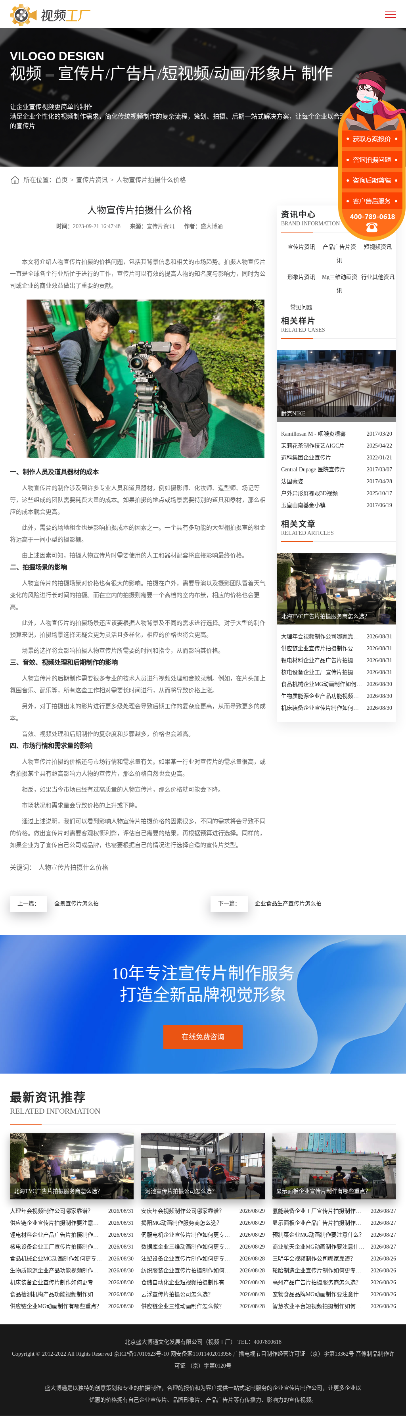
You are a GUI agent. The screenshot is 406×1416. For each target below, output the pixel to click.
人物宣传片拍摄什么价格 (151, 180)
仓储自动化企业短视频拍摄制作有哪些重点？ (188, 1282)
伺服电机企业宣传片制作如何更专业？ (188, 1235)
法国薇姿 (292, 481)
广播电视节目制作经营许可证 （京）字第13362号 (293, 1354)
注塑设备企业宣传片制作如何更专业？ (188, 1259)
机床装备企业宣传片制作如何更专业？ (322, 708)
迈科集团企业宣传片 (306, 458)
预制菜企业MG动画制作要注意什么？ (318, 1235)
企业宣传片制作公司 (297, 1388)
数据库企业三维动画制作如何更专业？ (188, 1247)
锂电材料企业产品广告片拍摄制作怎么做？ (322, 660)
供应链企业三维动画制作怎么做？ (182, 1306)
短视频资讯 (378, 247)
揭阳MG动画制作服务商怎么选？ (181, 1223)
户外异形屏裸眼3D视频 (309, 493)
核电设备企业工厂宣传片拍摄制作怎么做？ (322, 672)
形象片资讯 (301, 277)
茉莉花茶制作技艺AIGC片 (313, 446)
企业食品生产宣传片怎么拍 (288, 904)
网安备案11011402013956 (201, 1354)
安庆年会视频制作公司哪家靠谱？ (182, 1211)
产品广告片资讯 (339, 253)
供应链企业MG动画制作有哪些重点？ (56, 1306)
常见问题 (301, 307)
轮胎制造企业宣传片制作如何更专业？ (319, 1271)
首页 (61, 180)
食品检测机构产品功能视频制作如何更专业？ (57, 1294)
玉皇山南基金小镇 (303, 505)
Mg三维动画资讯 (339, 284)
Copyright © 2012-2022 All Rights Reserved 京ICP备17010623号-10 (90, 1354)
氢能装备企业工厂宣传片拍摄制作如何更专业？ (319, 1211)
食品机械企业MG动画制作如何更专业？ (322, 684)
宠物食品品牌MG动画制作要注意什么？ (319, 1294)
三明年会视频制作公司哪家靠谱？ (314, 1259)
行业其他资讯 (378, 277)
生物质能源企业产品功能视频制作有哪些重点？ (322, 696)
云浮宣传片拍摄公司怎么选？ (177, 1294)
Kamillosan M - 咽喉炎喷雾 (313, 434)
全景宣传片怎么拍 (76, 904)
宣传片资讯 (92, 180)
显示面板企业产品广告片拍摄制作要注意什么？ (319, 1223)
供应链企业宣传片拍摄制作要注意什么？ (322, 648)
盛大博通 (56, 1388)
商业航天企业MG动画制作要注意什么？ (319, 1247)
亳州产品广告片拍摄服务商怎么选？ (316, 1282)
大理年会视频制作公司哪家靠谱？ (322, 637)
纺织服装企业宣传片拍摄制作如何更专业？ (188, 1271)
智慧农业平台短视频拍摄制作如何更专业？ (319, 1306)
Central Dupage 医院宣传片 (313, 470)
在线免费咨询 (203, 1037)
